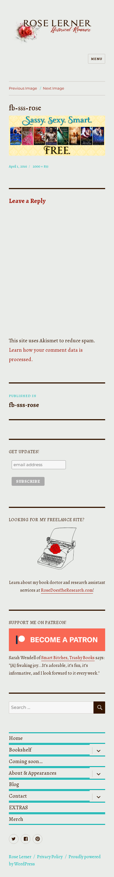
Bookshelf (20, 749)
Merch (16, 819)
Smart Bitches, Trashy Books (68, 658)
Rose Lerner (20, 857)
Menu (96, 58)
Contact (18, 796)
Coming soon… (26, 761)
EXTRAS (18, 807)
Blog (14, 784)
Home (16, 738)
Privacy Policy (50, 857)
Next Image (53, 88)
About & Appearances (32, 773)
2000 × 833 (40, 166)
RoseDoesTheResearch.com (67, 590)
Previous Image (23, 88)
